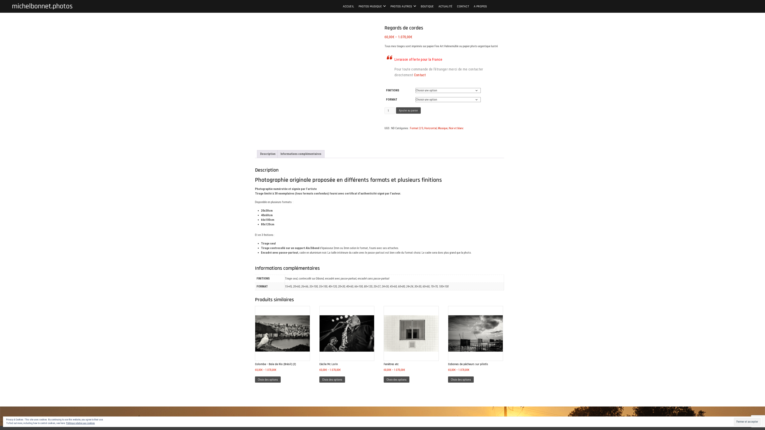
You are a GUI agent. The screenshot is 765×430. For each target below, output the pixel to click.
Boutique (427, 6)
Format (391, 99)
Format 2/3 (416, 128)
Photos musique (370, 6)
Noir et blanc (456, 128)
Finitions (392, 90)
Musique (443, 128)
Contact (463, 6)
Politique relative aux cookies (80, 423)
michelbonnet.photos (42, 6)
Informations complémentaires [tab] (300, 154)
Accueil (348, 6)
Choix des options (268, 379)
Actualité (445, 6)
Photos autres (401, 6)
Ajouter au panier (408, 110)
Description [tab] (268, 154)
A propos (480, 6)
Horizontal (430, 128)
